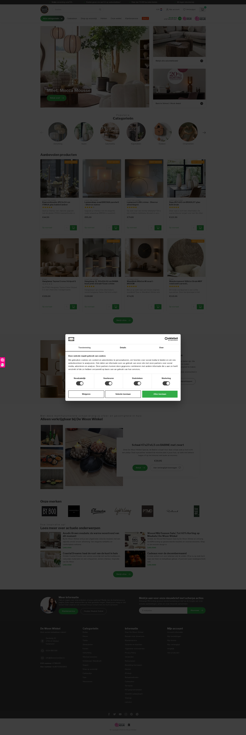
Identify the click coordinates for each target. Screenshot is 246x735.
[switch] (108, 383)
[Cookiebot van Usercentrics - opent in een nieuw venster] (166, 339)
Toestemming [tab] (84, 347)
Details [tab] (123, 347)
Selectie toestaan (123, 394)
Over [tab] (161, 347)
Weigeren (86, 394)
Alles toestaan (159, 394)
